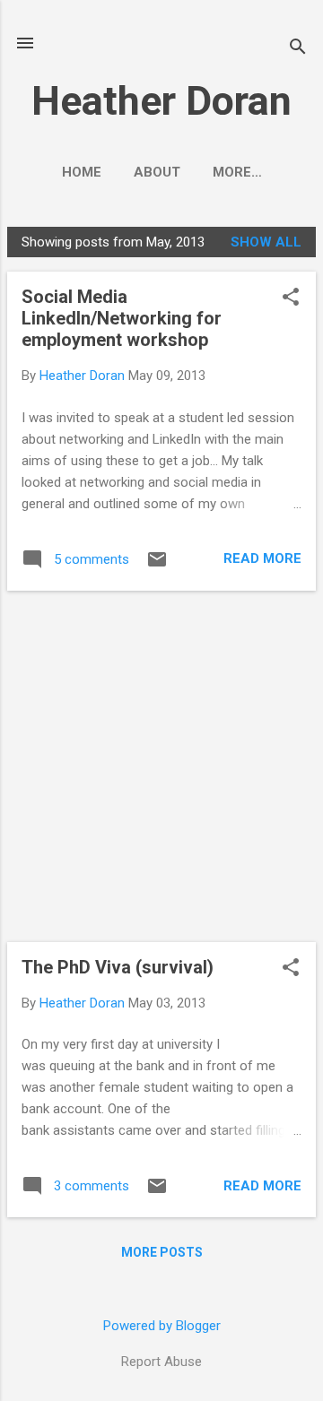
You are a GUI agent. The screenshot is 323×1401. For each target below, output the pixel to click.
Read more (262, 558)
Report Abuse (161, 1361)
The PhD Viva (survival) (118, 967)
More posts (162, 1252)
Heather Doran (161, 101)
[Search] (298, 49)
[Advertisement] (161, 766)
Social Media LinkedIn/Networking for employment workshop (122, 318)
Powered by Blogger (162, 1326)
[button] (290, 298)
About (157, 172)
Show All (266, 242)
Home (81, 172)
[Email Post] (157, 566)
